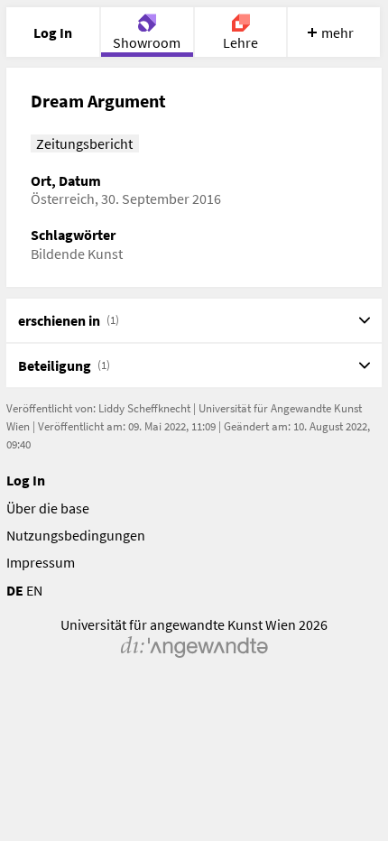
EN (34, 590)
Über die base (47, 508)
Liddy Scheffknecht (144, 408)
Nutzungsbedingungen (75, 535)
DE (14, 590)
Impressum (40, 562)
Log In (25, 480)
